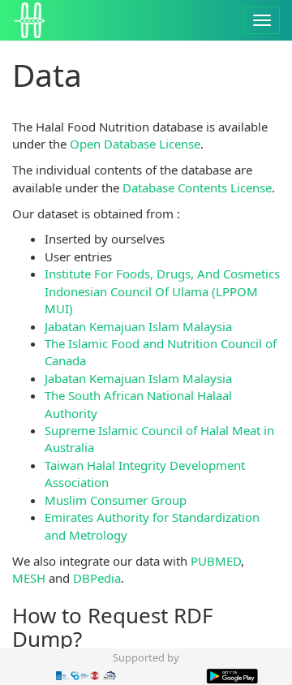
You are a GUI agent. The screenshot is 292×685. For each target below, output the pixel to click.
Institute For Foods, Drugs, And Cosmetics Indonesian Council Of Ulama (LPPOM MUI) (162, 291)
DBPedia (97, 578)
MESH (28, 578)
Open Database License (135, 144)
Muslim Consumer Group (116, 500)
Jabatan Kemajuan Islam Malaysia (138, 326)
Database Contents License (197, 187)
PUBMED (216, 561)
